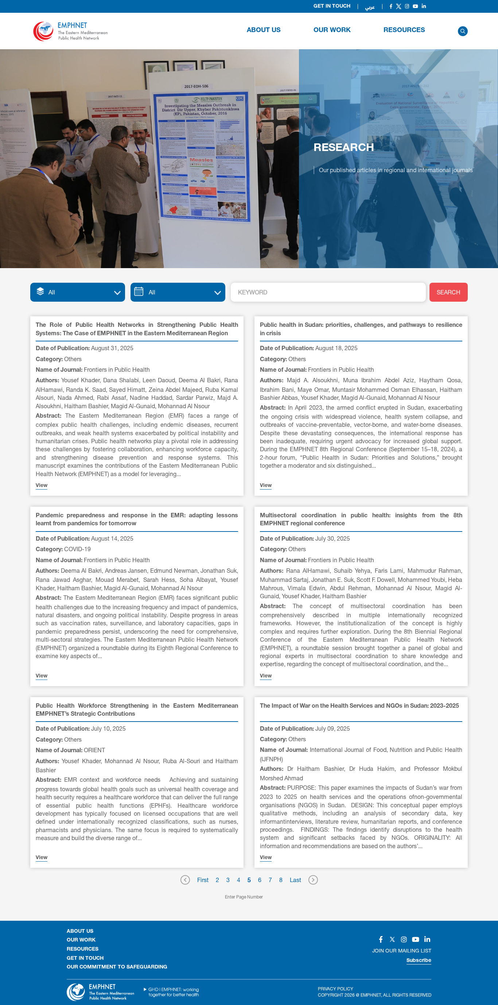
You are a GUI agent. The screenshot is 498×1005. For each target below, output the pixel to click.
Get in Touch (332, 6)
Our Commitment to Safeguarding (117, 967)
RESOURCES (404, 30)
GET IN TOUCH (85, 958)
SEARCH (448, 292)
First (203, 879)
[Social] (391, 6)
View (41, 485)
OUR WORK (332, 30)
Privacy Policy (335, 989)
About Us (264, 30)
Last (295, 879)
